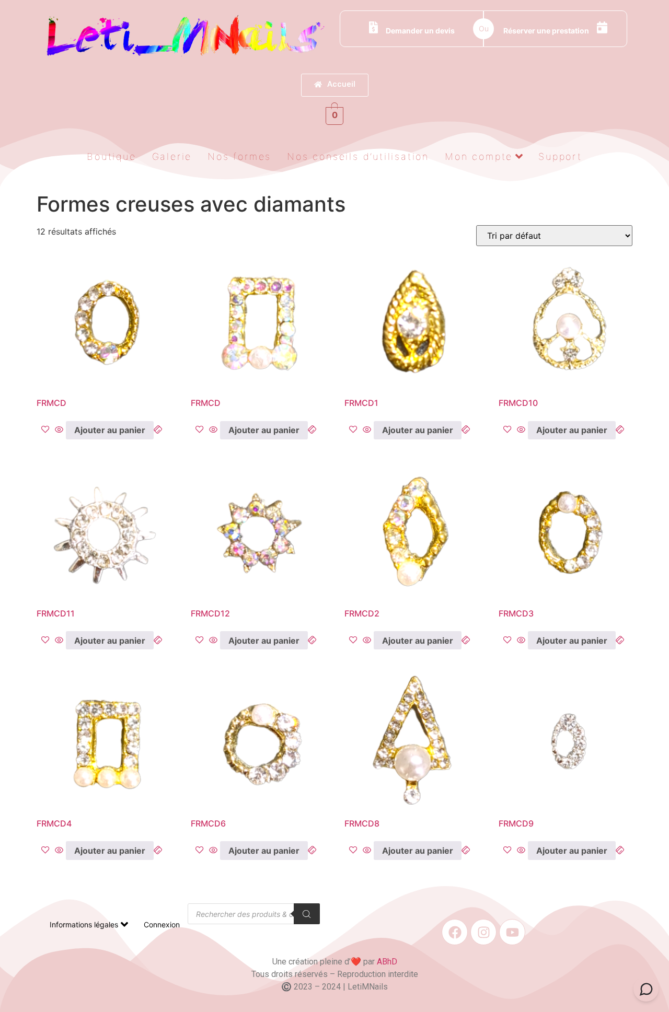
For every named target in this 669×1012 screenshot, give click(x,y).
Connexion (162, 924)
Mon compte (479, 156)
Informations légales (84, 924)
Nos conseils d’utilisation (358, 156)
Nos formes (239, 156)
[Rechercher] (307, 913)
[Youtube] (512, 932)
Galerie (172, 156)
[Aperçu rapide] (59, 430)
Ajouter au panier (109, 430)
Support (560, 156)
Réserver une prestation (546, 30)
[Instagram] (483, 932)
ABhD (387, 962)
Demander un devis (420, 30)
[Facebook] (455, 932)
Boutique (111, 156)
